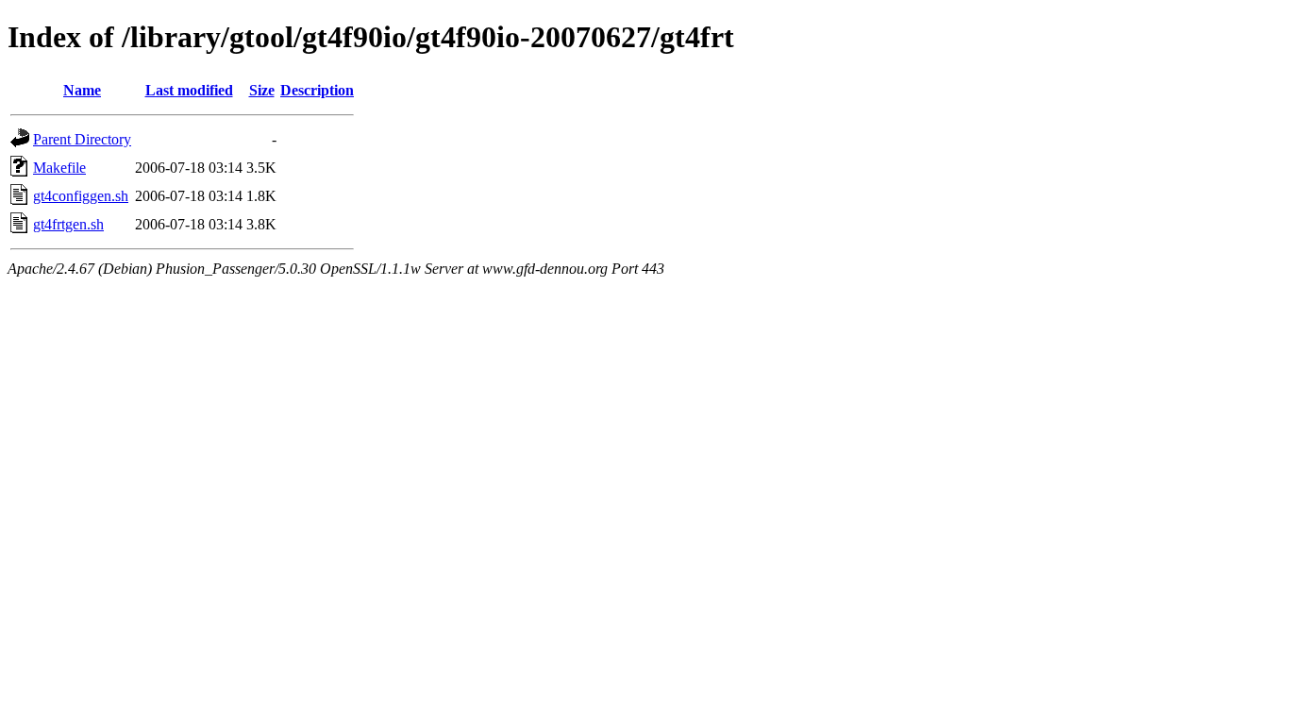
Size (262, 90)
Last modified (189, 90)
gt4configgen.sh (80, 196)
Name (82, 90)
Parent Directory (82, 139)
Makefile (59, 168)
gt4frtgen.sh (68, 224)
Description (317, 90)
